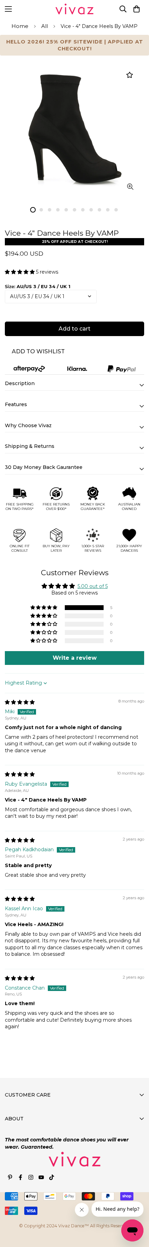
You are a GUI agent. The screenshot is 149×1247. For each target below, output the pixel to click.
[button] (136, 9)
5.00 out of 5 (93, 586)
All (44, 26)
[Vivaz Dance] (74, 9)
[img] (20, 702)
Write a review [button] (75, 658)
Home (19, 26)
